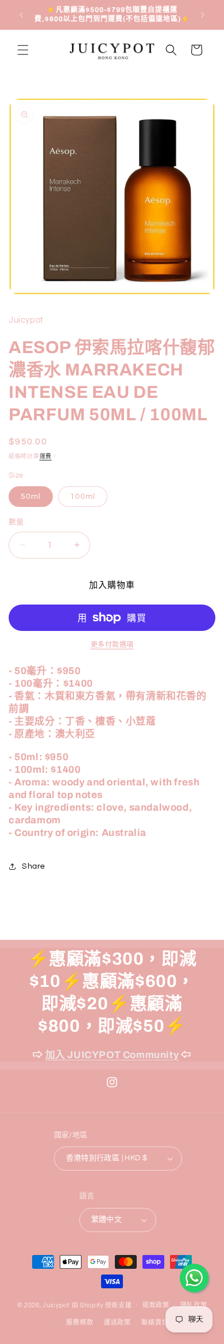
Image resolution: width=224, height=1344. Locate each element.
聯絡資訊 (154, 1322)
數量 (16, 522)
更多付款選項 (112, 645)
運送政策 (117, 1322)
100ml (82, 497)
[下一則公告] (202, 15)
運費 (46, 456)
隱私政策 (193, 1305)
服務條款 (79, 1322)
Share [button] (33, 866)
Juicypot (56, 1305)
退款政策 (155, 1305)
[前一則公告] (21, 15)
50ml (31, 497)
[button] (23, 50)
